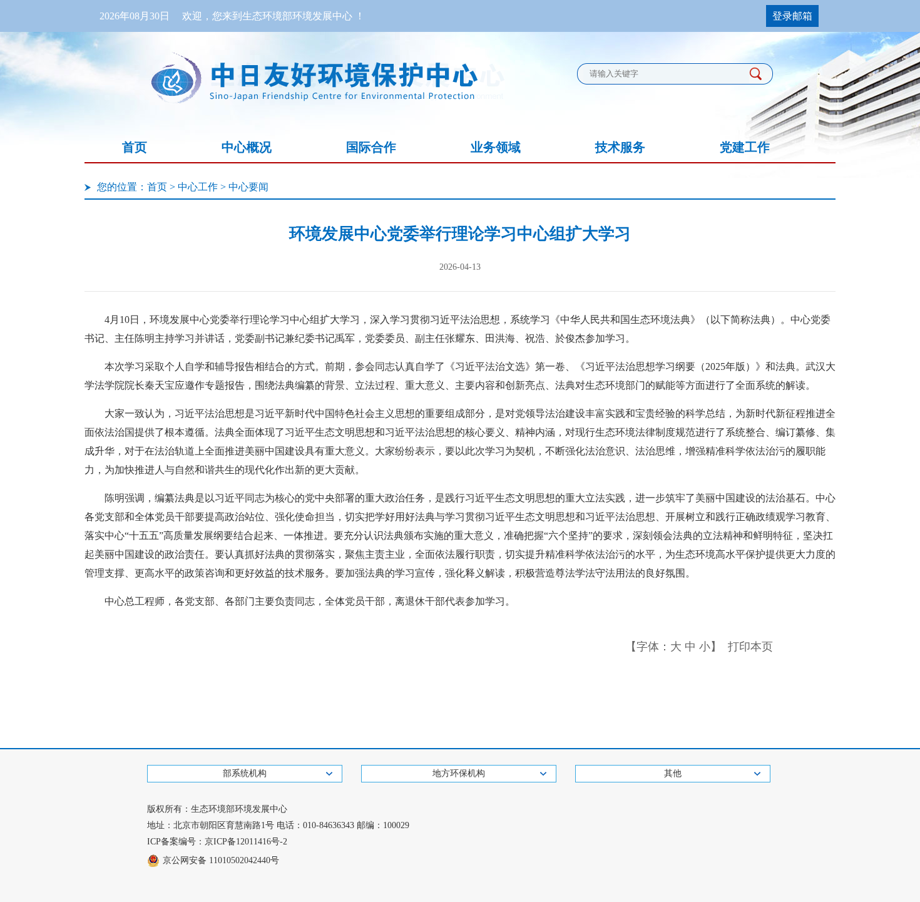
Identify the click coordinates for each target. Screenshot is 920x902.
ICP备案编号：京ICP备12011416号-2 (217, 841)
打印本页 (750, 646)
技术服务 (620, 147)
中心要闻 (248, 187)
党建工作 (745, 147)
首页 (134, 147)
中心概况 (247, 147)
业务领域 (496, 147)
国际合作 (371, 147)
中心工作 (198, 187)
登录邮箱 (792, 16)
